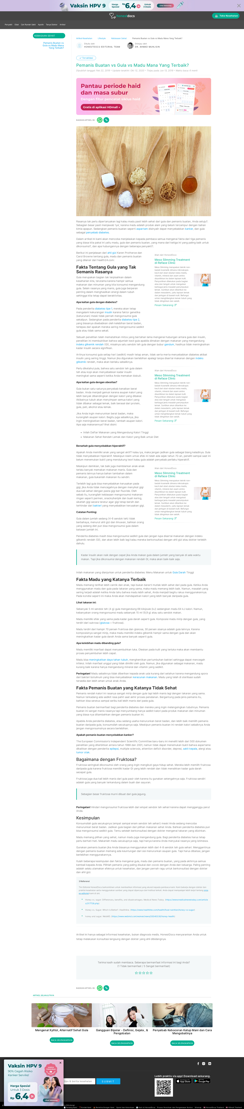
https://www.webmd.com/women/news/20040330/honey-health (143, 916)
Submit (108, 1081)
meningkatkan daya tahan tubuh (108, 659)
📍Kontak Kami (85, 1107)
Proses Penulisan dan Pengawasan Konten (175, 1107)
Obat (17, 24)
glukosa (104, 622)
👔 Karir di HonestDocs (145, 1107)
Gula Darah (179, 572)
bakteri (97, 505)
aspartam (142, 228)
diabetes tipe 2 (130, 319)
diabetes (110, 302)
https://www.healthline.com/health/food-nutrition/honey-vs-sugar (162, 910)
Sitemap (198, 1107)
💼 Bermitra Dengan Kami (103, 1107)
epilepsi (114, 748)
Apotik (41, 24)
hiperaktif (118, 445)
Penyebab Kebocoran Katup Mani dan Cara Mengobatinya (182, 1032)
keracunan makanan (145, 677)
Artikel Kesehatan (84, 38)
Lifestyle (102, 38)
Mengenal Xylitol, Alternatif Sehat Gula (61, 1030)
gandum (169, 344)
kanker (189, 228)
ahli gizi (111, 252)
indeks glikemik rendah (90, 344)
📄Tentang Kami (70, 1107)
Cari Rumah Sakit (28, 24)
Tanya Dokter (51, 24)
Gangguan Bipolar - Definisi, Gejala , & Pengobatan (122, 1032)
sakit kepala (190, 748)
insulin (108, 312)
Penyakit (8, 24)
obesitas (110, 382)
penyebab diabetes (97, 232)
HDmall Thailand (235, 1107)
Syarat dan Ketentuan (125, 1107)
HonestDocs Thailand (215, 1107)
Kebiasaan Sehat (119, 38)
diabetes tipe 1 (103, 308)
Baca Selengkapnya (61, 1040)
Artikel (62, 24)
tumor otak (83, 752)
